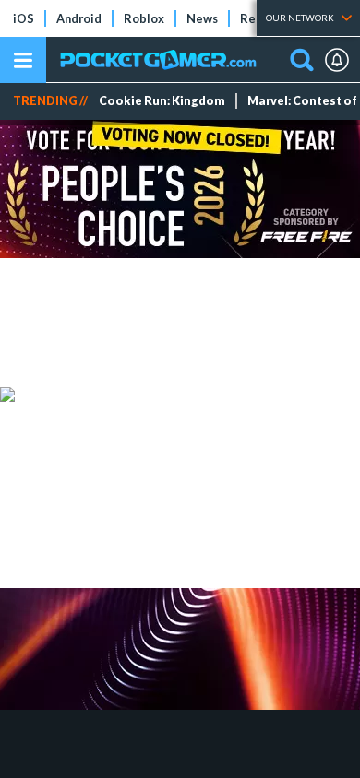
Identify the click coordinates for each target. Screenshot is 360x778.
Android (79, 18)
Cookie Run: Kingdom (162, 101)
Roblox (144, 18)
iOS (23, 18)
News (202, 18)
